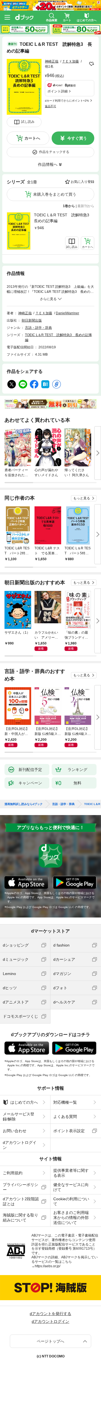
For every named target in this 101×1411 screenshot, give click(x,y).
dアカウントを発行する (50, 1313)
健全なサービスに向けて (71, 1187)
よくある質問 (65, 1116)
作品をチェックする (54, 152)
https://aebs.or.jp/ (47, 1266)
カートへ (32, 138)
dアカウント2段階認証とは (21, 1201)
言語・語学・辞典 (38, 328)
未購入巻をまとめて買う (54, 194)
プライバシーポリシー (20, 1187)
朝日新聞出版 (32, 320)
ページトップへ (50, 1341)
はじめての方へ (24, 1102)
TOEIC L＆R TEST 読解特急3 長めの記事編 (63, 218)
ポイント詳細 (57, 91)
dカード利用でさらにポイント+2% (67, 100)
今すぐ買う (77, 138)
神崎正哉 (51, 61)
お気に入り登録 (82, 182)
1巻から (69, 206)
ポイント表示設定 (69, 1131)
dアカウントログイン (19, 1145)
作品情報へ (48, 164)
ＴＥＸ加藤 (70, 61)
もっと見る (81, 498)
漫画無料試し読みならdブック (23, 804)
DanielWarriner (67, 313)
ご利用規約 (12, 1173)
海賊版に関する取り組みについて (20, 1217)
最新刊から (85, 206)
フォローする (91, 64)
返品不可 (50, 106)
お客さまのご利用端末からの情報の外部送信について (71, 1217)
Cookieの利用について (71, 1201)
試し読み (28, 122)
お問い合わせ (14, 1131)
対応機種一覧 (65, 1102)
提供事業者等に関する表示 (71, 1173)
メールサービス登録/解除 (18, 1116)
